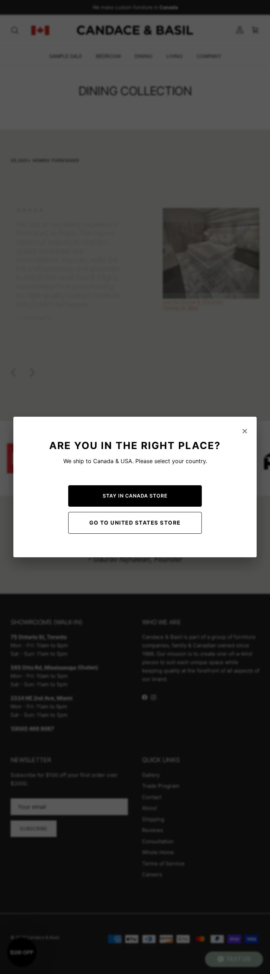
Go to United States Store (135, 522)
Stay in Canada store (135, 496)
